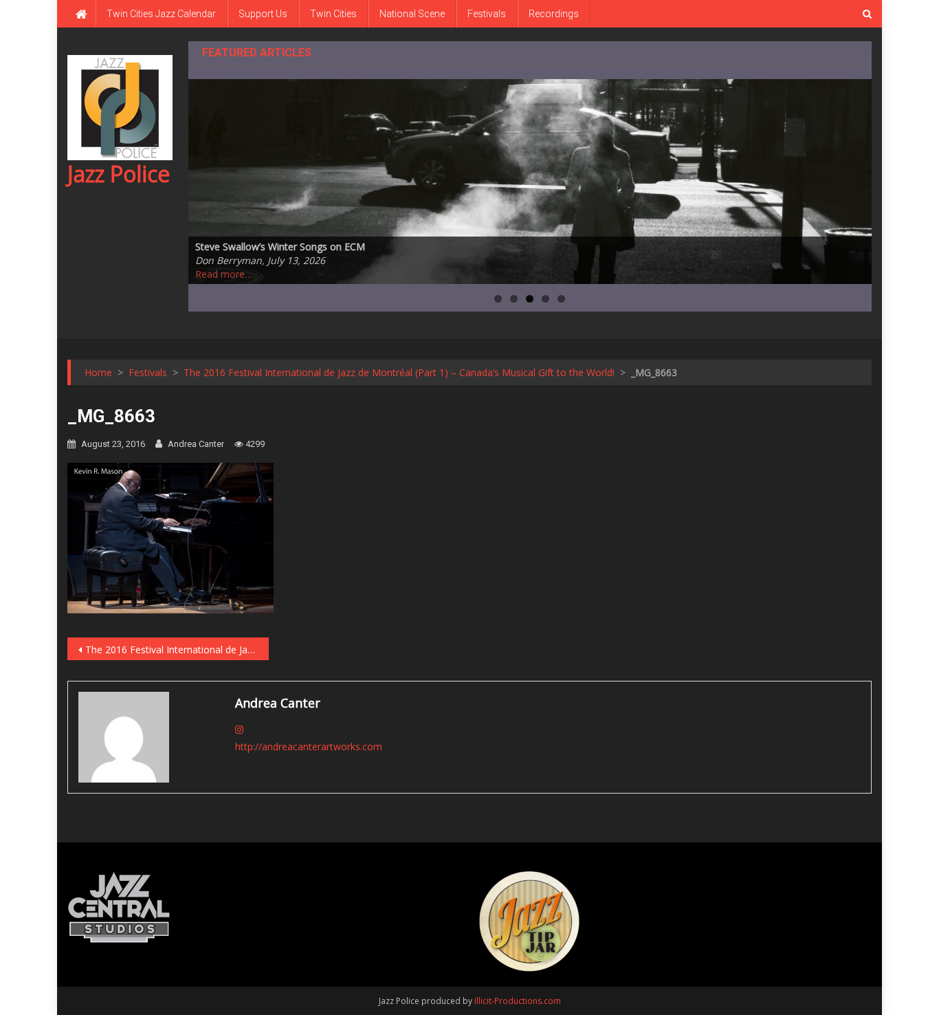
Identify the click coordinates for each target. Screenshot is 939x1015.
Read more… (223, 274)
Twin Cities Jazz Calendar (161, 13)
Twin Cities (333, 13)
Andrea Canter (196, 444)
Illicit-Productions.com (517, 1001)
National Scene (412, 13)
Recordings (554, 13)
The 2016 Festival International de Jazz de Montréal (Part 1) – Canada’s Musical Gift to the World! (177, 649)
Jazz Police (118, 173)
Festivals (486, 13)
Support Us (263, 13)
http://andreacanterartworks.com (308, 746)
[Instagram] (239, 729)
